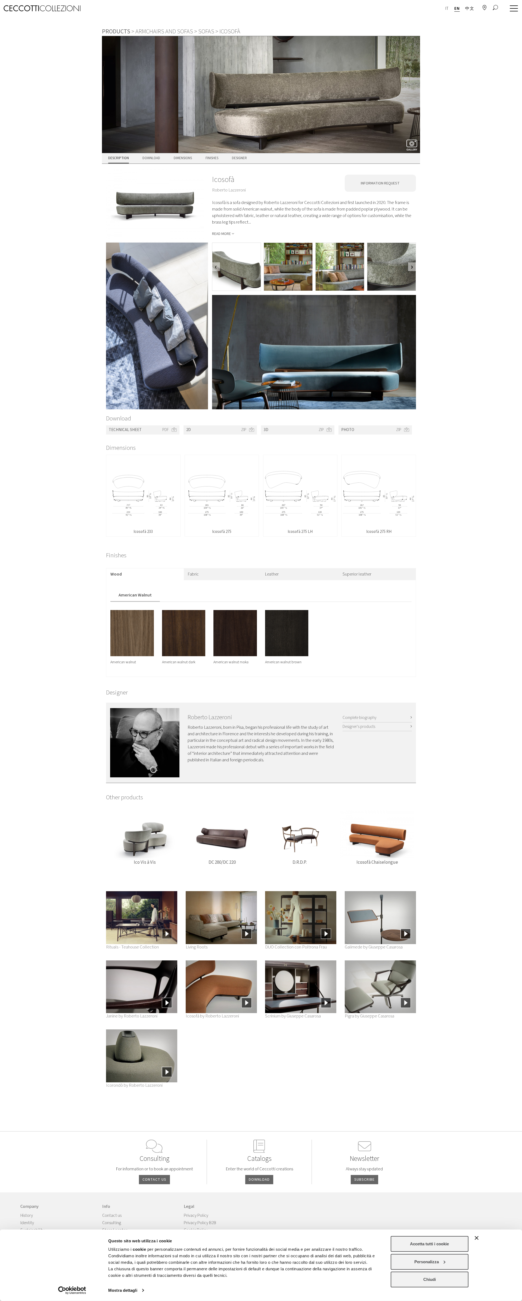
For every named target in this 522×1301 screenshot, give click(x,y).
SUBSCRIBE (364, 1179)
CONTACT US (154, 1179)
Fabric (193, 574)
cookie (139, 1249)
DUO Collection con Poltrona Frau (296, 947)
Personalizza (426, 1261)
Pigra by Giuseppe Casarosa (369, 1016)
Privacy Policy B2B (200, 1223)
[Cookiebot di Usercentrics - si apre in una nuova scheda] (72, 1290)
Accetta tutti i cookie (429, 1244)
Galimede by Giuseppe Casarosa (374, 947)
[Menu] (512, 9)
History (26, 1215)
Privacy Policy (196, 1215)
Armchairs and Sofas (164, 31)
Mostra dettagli (122, 1290)
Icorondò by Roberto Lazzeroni (134, 1085)
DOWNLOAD (259, 1179)
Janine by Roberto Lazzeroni (131, 1016)
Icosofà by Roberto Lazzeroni (212, 1016)
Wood (116, 574)
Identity (27, 1223)
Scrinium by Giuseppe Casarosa (293, 1016)
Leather (272, 574)
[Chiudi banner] (476, 1238)
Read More (221, 234)
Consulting (111, 1223)
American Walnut (135, 595)
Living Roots (196, 947)
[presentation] (216, 267)
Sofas (206, 31)
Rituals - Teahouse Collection (132, 947)
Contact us (112, 1215)
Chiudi (429, 1279)
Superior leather (357, 574)
